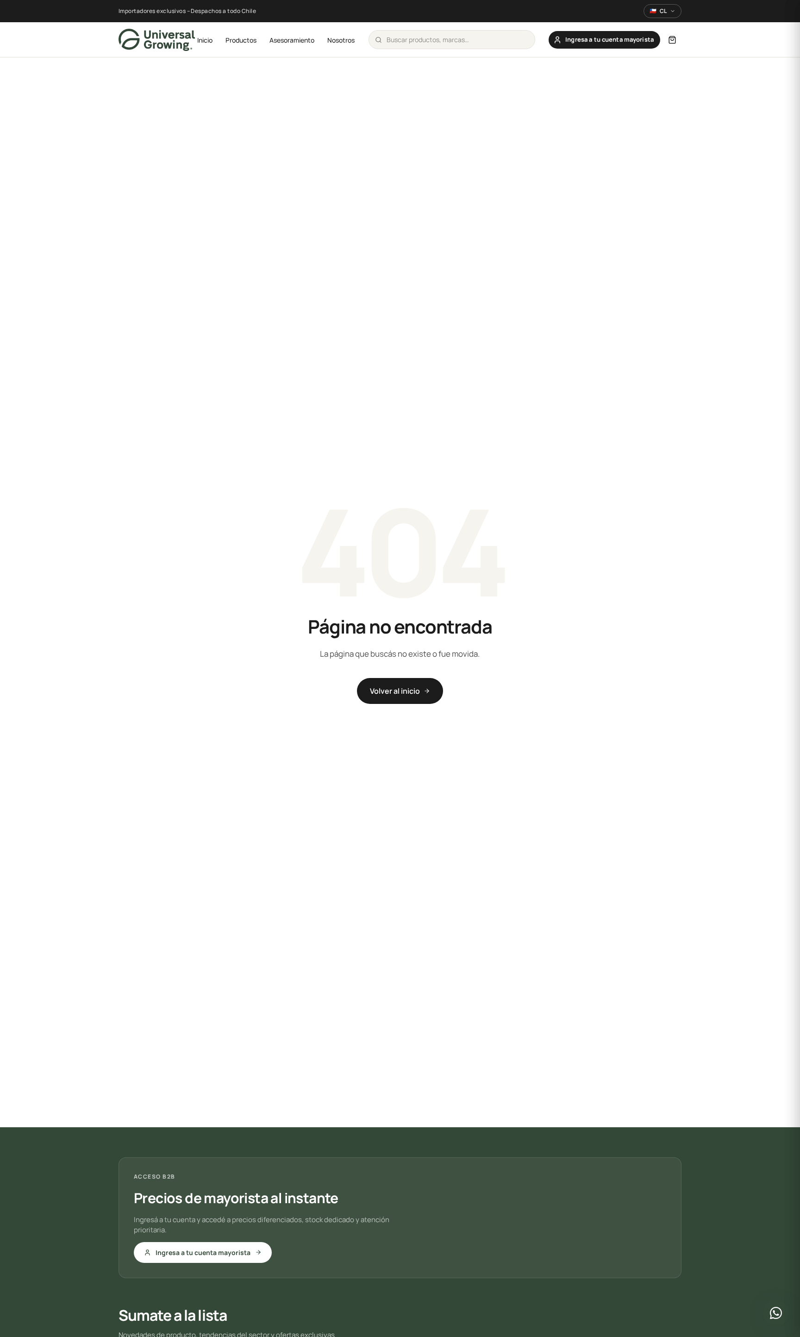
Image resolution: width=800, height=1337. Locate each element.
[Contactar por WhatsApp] (776, 1313)
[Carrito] (672, 40)
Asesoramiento (291, 40)
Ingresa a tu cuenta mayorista (203, 1252)
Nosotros (341, 40)
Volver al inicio (395, 691)
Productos (240, 40)
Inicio (204, 40)
